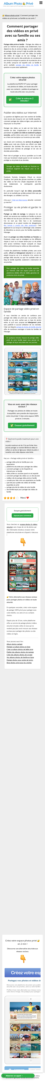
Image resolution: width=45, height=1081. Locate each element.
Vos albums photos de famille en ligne (20, 657)
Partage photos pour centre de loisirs (20, 660)
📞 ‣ (13, 1076)
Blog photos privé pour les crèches (19, 663)
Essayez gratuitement (22, 425)
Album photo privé (12, 15)
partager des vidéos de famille (27, 65)
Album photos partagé (14, 644)
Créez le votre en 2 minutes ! (21, 100)
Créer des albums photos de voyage (19, 655)
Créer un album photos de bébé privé (20, 649)
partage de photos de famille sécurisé (28, 327)
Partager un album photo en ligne (18, 647)
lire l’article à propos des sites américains (20, 225)
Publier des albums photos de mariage (20, 652)
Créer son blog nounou (19, 200)
